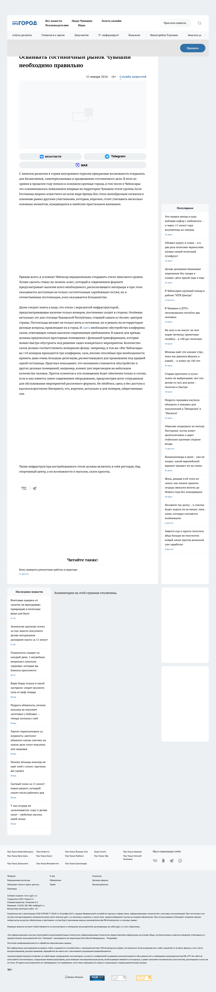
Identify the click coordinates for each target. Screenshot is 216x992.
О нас (52, 876)
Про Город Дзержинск (17, 863)
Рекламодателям (57, 25)
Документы (82, 35)
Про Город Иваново (132, 851)
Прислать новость (175, 23)
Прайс (53, 884)
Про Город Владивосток (47, 863)
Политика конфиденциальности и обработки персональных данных (39, 943)
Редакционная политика (18, 880)
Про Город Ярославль (17, 856)
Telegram (11, 876)
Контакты (97, 876)
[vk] (24, 488)
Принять (193, 48)
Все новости (53, 21)
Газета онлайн (112, 21)
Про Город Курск (44, 856)
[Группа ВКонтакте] (50, 156)
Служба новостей (133, 77)
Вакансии (134, 35)
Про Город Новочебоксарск (20, 851)
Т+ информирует (108, 35)
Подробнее (112, 938)
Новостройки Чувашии (164, 35)
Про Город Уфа (101, 856)
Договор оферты (100, 880)
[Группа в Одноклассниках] (163, 860)
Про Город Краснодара (76, 863)
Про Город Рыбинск (74, 856)
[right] (205, 35)
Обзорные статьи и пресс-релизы (23, 884)
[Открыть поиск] (199, 23)
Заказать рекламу (199, 35)
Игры (81, 25)
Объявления (55, 880)
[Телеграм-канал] (115, 156)
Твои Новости (42, 851)
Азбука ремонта (22, 35)
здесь (86, 328)
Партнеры (12, 888)
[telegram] (35, 488)
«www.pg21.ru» (30, 895)
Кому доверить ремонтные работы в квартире (48, 571)
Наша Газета (100, 851)
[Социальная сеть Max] (82, 165)
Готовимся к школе (53, 35)
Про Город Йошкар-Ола (76, 851)
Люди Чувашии (82, 21)
